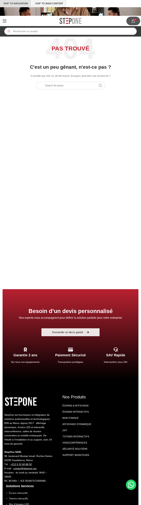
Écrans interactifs (18, 493)
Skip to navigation (15, 3)
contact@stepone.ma (24, 468)
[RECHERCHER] (8, 31)
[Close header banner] (4, 11)
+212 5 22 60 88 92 (21, 464)
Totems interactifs (18, 498)
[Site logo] (70, 21)
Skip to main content (49, 3)
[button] (131, 485)
